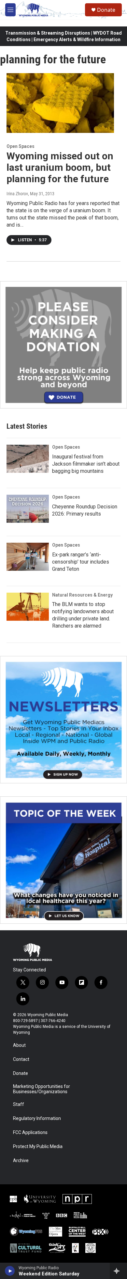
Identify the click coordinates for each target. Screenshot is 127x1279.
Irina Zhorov (17, 193)
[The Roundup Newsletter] (63, 719)
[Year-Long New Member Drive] (63, 344)
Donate (106, 10)
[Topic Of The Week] (63, 860)
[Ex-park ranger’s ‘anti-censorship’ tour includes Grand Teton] (28, 557)
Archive (21, 1160)
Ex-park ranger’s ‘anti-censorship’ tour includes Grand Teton (80, 562)
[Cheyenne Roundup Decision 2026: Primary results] (28, 509)
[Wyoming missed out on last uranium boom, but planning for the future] (60, 103)
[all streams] (118, 1271)
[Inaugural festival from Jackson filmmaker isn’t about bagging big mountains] (28, 459)
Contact (21, 1059)
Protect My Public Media (38, 1146)
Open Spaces (21, 146)
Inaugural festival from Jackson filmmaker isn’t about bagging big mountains (86, 464)
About (19, 1045)
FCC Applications (30, 1132)
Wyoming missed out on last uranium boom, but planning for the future (60, 167)
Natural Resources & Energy (82, 595)
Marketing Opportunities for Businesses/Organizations (41, 1089)
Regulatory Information (37, 1118)
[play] (10, 1271)
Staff (18, 1104)
